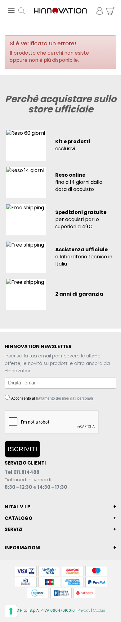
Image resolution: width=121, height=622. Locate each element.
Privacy (84, 610)
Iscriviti (22, 448)
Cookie (99, 610)
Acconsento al (52, 398)
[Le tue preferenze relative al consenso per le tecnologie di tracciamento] (11, 611)
